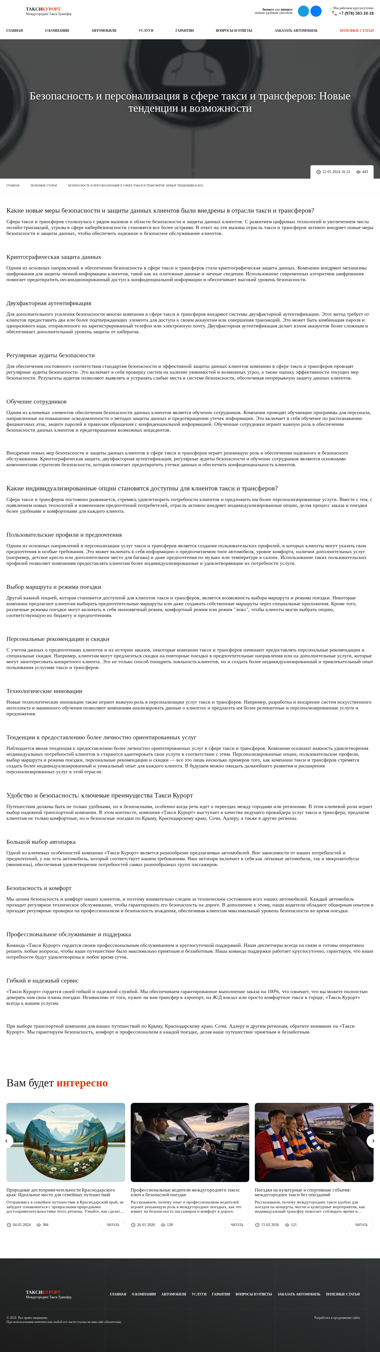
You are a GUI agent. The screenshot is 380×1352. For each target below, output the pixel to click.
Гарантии (185, 31)
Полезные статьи (357, 31)
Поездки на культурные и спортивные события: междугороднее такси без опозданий (303, 1192)
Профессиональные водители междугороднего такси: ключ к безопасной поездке (185, 1192)
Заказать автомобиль (296, 31)
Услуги (146, 31)
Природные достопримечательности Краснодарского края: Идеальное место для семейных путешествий (60, 1192)
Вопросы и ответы (234, 31)
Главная (14, 31)
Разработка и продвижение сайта (337, 1318)
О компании (57, 31)
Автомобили (104, 31)
